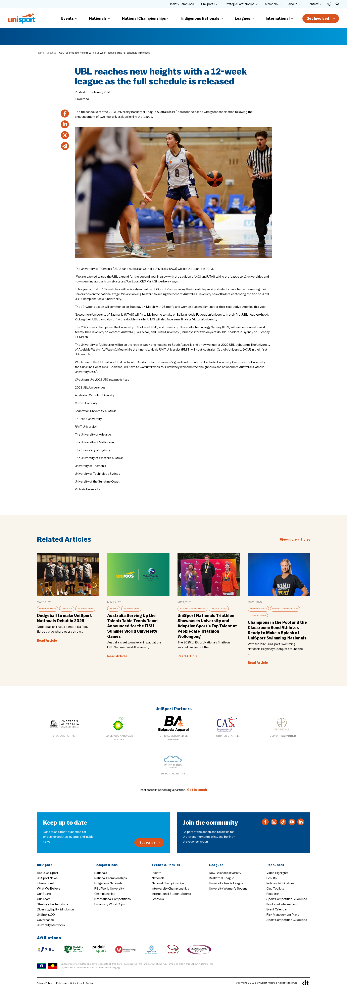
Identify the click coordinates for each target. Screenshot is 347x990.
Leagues (242, 18)
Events (67, 18)
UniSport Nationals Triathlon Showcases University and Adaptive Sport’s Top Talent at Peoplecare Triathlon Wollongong (207, 626)
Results (271, 878)
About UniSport (47, 872)
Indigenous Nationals (200, 18)
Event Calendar (276, 909)
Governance (45, 919)
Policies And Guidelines (69, 983)
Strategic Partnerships (239, 4)
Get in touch (197, 790)
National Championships (144, 18)
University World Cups (109, 904)
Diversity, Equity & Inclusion (55, 909)
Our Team (43, 899)
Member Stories (47, 609)
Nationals (98, 18)
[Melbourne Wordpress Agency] (305, 982)
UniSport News (85, 609)
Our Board (44, 893)
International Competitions (112, 899)
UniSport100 (46, 914)
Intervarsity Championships (170, 888)
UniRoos (113, 609)
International (278, 18)
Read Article (47, 640)
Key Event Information (281, 904)
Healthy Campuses (181, 4)
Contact (312, 4)
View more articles (295, 539)
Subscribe (147, 842)
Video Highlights (277, 872)
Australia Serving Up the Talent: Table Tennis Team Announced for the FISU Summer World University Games (132, 626)
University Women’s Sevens (228, 888)
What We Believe (48, 888)
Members (271, 4)
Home (40, 52)
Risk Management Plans (282, 914)
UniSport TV (209, 4)
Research (273, 893)
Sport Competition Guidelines (286, 899)
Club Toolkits (275, 888)
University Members (51, 925)
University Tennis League (226, 883)
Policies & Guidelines (280, 883)
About (292, 4)
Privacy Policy (44, 983)
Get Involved (317, 18)
